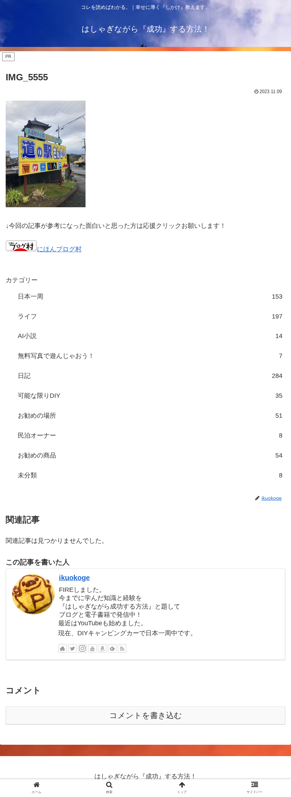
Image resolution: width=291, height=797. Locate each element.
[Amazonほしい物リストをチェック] (102, 648)
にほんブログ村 (59, 249)
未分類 (150, 475)
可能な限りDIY (150, 395)
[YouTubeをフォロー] (92, 648)
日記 (150, 375)
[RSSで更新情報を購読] (122, 648)
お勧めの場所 (150, 415)
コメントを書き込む (145, 715)
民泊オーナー (150, 435)
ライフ (150, 316)
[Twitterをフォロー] (72, 648)
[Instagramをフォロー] (82, 648)
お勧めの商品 (150, 455)
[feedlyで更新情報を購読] (112, 648)
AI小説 (150, 335)
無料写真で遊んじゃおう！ (150, 355)
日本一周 (150, 296)
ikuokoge (74, 578)
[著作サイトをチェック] (62, 648)
